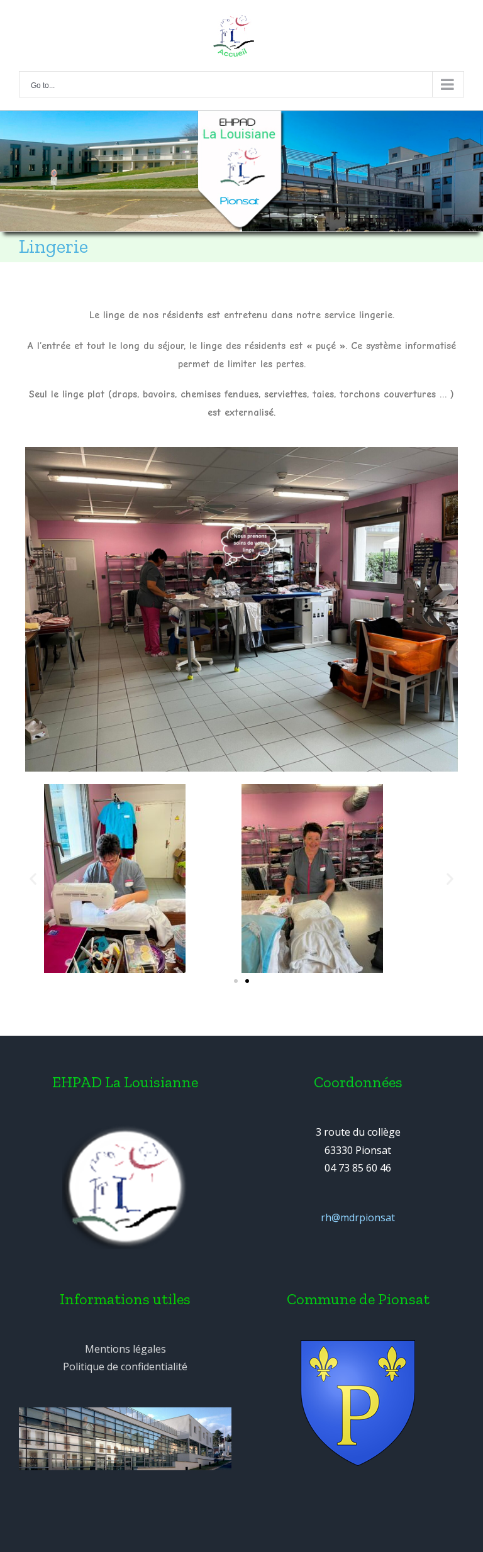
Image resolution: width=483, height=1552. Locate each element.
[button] (236, 981)
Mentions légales (125, 1349)
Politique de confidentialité (125, 1366)
